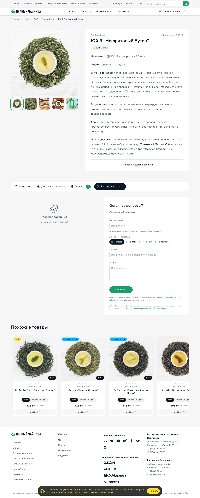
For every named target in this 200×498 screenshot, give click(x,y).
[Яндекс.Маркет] (115, 475)
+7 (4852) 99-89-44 (156, 471)
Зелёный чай (98, 35)
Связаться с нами (22, 479)
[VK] (105, 440)
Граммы (26, 400)
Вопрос (113, 262)
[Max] (105, 447)
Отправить (121, 289)
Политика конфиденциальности (138, 308)
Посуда (84, 11)
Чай (71, 11)
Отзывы (82, 186)
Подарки (121, 11)
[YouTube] (118, 440)
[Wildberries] (111, 469)
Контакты (18, 474)
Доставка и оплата (53, 186)
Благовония (102, 11)
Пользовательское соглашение (27, 493)
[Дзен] (131, 440)
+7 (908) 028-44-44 (156, 474)
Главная (17, 442)
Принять (153, 490)
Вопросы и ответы (112, 186)
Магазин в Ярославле (159, 460)
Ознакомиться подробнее (100, 492)
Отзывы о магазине (23, 463)
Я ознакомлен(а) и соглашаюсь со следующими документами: (147, 307)
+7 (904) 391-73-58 (156, 452)
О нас (16, 447)
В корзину (35, 411)
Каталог (62, 434)
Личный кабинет (171, 11)
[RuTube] (125, 440)
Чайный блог (20, 469)
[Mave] (138, 440)
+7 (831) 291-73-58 (156, 448)
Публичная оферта (160, 308)
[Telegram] (111, 440)
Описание (25, 186)
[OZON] (109, 462)
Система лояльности (23, 458)
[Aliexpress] (111, 482)
